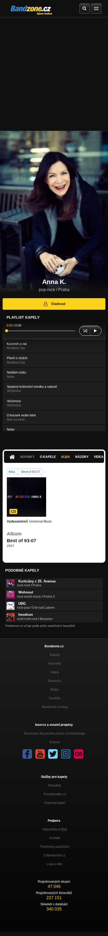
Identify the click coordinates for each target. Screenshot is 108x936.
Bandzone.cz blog (55, 707)
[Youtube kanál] (40, 754)
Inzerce (55, 742)
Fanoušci (54, 681)
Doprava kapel (54, 803)
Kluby (55, 689)
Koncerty (54, 663)
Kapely (55, 655)
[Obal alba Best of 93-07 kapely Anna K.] (26, 497)
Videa (55, 672)
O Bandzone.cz (55, 855)
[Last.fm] (78, 754)
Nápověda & (54, 829)
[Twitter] (53, 754)
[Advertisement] (54, 74)
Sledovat (58, 304)
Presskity (54, 785)
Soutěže (55, 698)
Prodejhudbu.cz (55, 794)
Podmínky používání (54, 847)
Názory (82, 457)
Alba (65, 457)
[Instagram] (66, 754)
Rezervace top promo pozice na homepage (54, 733)
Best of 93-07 (30, 472)
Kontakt (54, 838)
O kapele (48, 457)
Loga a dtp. (55, 864)
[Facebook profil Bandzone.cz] (27, 754)
